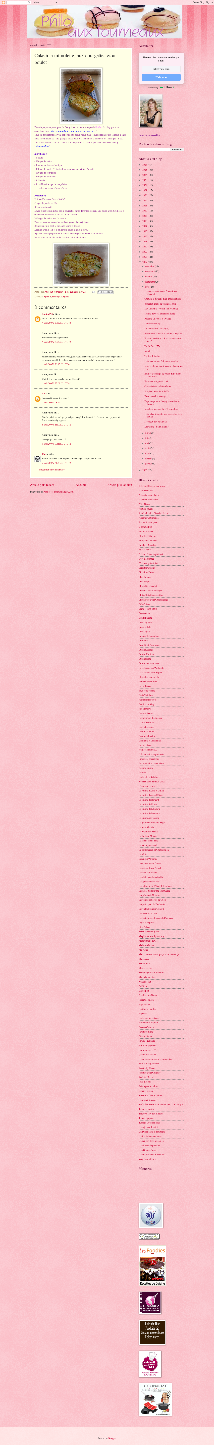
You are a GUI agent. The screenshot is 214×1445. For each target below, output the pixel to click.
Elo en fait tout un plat (149, 676)
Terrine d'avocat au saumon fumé (159, 313)
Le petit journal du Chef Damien (154, 849)
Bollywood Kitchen (148, 540)
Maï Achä (143, 949)
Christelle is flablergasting (151, 595)
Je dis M (142, 772)
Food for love (145, 708)
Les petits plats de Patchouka (152, 904)
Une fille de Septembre (149, 1145)
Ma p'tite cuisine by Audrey (151, 936)
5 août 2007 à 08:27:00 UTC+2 (56, 402)
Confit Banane (145, 617)
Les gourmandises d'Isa (149, 881)
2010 (145, 246)
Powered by (153, 87)
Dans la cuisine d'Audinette (151, 667)
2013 (145, 231)
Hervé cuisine (145, 745)
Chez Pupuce (145, 576)
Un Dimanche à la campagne (152, 1131)
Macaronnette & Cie (148, 940)
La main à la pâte (146, 827)
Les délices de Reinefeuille (151, 877)
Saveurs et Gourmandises (150, 1095)
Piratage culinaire (147, 1040)
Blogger (112, 1438)
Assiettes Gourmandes (149, 517)
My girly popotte (146, 977)
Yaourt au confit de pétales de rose (160, 303)
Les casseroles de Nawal (150, 868)
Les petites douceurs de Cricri (152, 899)
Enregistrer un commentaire (52, 469)
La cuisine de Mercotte (149, 813)
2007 (145, 261)
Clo (43, 393)
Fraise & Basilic (146, 713)
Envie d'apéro (145, 685)
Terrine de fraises (152, 356)
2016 (145, 215)
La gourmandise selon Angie (152, 822)
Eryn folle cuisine (147, 690)
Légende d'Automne (148, 858)
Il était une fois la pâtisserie (151, 754)
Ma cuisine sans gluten (149, 931)
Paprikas (143, 1013)
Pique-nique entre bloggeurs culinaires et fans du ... (163, 403)
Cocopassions (145, 613)
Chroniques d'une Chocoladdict (153, 599)
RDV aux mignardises (149, 1063)
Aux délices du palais (148, 522)
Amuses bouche (146, 508)
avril (147, 448)
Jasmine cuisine (146, 767)
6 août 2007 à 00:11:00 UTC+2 (56, 443)
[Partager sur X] (105, 292)
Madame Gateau (146, 945)
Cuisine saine (145, 658)
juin (147, 438)
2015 (145, 221)
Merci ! (147, 351)
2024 (145, 174)
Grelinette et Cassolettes (150, 740)
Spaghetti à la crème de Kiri (157, 391)
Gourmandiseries (147, 736)
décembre (150, 266)
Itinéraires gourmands (149, 758)
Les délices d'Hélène (148, 872)
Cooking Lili (145, 626)
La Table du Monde (147, 836)
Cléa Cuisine (144, 604)
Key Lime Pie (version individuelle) (161, 308)
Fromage (56, 296)
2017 (145, 210)
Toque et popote (146, 1118)
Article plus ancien (119, 485)
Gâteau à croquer (146, 722)
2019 (145, 200)
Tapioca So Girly (152, 323)
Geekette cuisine (146, 726)
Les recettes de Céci (148, 913)
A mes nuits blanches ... (149, 499)
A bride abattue (146, 490)
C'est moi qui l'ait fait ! (149, 563)
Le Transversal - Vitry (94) (156, 328)
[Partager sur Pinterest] (112, 292)
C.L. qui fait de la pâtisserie (151, 554)
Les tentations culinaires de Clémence (156, 918)
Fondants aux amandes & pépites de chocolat (160, 292)
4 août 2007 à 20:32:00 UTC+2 (56, 341)
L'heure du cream (147, 786)
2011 (145, 241)
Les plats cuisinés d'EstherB (151, 908)
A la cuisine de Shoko (149, 495)
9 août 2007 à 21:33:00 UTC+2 (56, 462)
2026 (145, 164)
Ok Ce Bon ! (144, 990)
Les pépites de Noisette (149, 895)
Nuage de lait (145, 981)
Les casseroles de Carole (150, 863)
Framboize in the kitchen (150, 717)
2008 (145, 256)
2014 (145, 226)
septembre (150, 281)
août (147, 286)
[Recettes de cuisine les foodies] (152, 1285)
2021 (145, 190)
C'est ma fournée (146, 558)
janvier (148, 463)
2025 (145, 169)
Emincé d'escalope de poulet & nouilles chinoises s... (162, 375)
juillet (148, 433)
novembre (150, 271)
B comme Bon (145, 526)
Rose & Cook (145, 1081)
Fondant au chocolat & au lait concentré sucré (162, 340)
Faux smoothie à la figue (155, 396)
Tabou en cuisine (146, 1108)
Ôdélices (143, 986)
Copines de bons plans (149, 635)
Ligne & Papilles (146, 922)
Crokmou (143, 640)
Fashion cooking (146, 704)
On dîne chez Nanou (148, 995)
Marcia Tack (144, 963)
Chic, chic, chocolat (148, 585)
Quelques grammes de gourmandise (155, 1058)
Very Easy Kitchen (147, 1159)
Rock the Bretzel (146, 1077)
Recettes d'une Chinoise (149, 1072)
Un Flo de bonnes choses (150, 1136)
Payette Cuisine (146, 1031)
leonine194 (47, 314)
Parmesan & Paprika (148, 1022)
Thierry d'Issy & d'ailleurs (151, 1113)
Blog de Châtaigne (147, 536)
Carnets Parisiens (147, 567)
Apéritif (47, 296)
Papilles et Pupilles (147, 1008)
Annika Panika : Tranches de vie (153, 513)
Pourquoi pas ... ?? (147, 1049)
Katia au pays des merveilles (152, 781)
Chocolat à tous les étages (150, 590)
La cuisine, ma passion (149, 817)
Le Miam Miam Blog (148, 840)
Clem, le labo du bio (148, 608)
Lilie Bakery (144, 927)
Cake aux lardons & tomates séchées (161, 360)
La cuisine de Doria (148, 804)
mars (147, 453)
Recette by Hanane (147, 1068)
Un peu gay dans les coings (151, 1140)
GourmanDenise (146, 731)
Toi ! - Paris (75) (152, 346)
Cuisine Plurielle (146, 654)
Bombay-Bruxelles (147, 545)
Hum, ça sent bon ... (148, 749)
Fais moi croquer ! (147, 699)
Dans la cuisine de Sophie (150, 672)
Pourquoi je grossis (147, 1045)
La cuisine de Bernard (149, 799)
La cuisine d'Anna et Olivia (151, 790)
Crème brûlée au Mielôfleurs (157, 386)
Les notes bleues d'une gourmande (154, 890)
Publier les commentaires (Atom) (58, 491)
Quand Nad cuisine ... (148, 1054)
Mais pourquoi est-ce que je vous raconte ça (159, 954)
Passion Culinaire (147, 1027)
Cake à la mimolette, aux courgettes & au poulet (163, 415)
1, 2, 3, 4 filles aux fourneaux (152, 486)
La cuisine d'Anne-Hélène (151, 795)
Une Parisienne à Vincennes (152, 1154)
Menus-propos (145, 968)
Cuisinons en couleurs (149, 663)
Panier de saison (146, 999)
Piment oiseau (145, 1036)
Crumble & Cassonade (149, 645)
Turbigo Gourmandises (149, 1122)
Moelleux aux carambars (155, 421)
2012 (145, 236)
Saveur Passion (146, 1090)
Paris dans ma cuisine (148, 1018)
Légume (65, 296)
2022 (145, 185)
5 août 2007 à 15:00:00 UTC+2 (56, 424)
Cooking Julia (145, 622)
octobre (149, 276)
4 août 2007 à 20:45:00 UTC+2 (56, 364)
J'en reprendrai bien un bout (151, 763)
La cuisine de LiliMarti (149, 808)
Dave (44, 454)
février (148, 458)
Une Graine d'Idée (147, 1149)
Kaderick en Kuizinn (148, 777)
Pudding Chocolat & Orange (157, 318)
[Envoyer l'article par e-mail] (93, 291)
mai (147, 443)
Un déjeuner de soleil (148, 1127)
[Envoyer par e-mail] (99, 292)
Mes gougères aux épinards (151, 972)
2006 (145, 470)
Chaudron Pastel (146, 572)
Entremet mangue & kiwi (156, 381)
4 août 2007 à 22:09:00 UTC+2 (56, 383)
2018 (145, 205)
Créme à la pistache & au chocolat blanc (162, 298)
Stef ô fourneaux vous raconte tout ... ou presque (161, 1104)
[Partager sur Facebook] (108, 292)
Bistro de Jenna (146, 531)
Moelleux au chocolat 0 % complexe (161, 408)
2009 (145, 251)
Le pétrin (143, 854)
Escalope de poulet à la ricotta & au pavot (163, 333)
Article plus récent (42, 485)
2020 (145, 195)
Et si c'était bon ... (147, 695)
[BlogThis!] (102, 292)
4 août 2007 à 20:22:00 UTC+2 (56, 322)
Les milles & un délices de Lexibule (155, 886)
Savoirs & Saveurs (147, 1099)
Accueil (81, 485)
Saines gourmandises (148, 1086)
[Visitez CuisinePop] (149, 1238)
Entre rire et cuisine (148, 681)
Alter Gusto (144, 504)
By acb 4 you (145, 549)
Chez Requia (144, 581)
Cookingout (144, 631)
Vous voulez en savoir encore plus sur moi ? (163, 367)
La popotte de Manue (148, 831)
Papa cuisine (144, 1004)
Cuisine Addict (146, 649)
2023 (145, 180)
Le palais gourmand (148, 845)
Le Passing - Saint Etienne (156, 426)
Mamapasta (144, 958)
